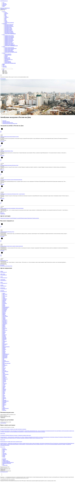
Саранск (3, 375)
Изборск (3, 326)
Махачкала (4, 344)
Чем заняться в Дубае (8, 28)
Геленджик (4, 315)
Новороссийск (5, 356)
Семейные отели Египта (8, 39)
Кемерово (4, 331)
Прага (5, 19)
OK (1, 78)
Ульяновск (4, 398)
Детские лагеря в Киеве (8, 50)
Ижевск (3, 325)
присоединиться (3, 422)
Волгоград (4, 311)
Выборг (3, 314)
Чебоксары (4, 401)
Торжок (3, 392)
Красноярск (4, 338)
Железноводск (4, 321)
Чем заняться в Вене (8, 27)
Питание (6, 56)
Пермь (3, 364)
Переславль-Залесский (6, 363)
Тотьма (3, 393)
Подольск (4, 367)
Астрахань (4, 299)
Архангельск (4, 298)
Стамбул (5, 21)
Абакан (3, 293)
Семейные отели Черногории (9, 44)
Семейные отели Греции (8, 38)
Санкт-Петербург (5, 374)
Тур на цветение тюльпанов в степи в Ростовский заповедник (11, 179)
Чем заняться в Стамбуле (8, 31)
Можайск (4, 347)
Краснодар (4, 337)
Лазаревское (4, 341)
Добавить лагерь (5, 460)
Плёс (3, 366)
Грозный (3, 318)
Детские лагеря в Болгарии (9, 47)
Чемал (3, 403)
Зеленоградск (4, 323)
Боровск (3, 305)
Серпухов (4, 379)
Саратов (3, 376)
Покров (3, 368)
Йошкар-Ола (4, 328)
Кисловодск (4, 334)
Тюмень (3, 395)
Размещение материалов (6, 463)
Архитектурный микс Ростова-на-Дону (7, 231)
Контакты (4, 5)
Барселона (6, 13)
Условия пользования (6, 461)
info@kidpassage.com (4, 0)
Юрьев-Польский (5, 408)
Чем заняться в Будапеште (9, 26)
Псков (3, 369)
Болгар (3, 304)
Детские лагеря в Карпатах (9, 51)
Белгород (4, 302)
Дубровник (6, 17)
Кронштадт (4, 339)
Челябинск (4, 402)
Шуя (3, 406)
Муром (3, 350)
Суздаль (3, 384)
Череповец (4, 404)
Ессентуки (4, 320)
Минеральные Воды (5, 346)
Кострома (4, 336)
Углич (3, 396)
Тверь (3, 388)
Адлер (3, 295)
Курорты (4, 11)
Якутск (3, 409)
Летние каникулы (7, 61)
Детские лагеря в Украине (9, 49)
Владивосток (4, 308)
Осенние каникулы (7, 62)
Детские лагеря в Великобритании (10, 48)
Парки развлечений (7, 54)
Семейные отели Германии (9, 37)
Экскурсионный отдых (8, 59)
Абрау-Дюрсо (4, 294)
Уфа (3, 399)
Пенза (3, 362)
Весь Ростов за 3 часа (4, 260)
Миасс (3, 345)
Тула (3, 394)
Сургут (3, 385)
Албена (5, 12)
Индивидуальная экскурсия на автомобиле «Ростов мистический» (12, 208)
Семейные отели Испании (9, 40)
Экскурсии (4, 3)
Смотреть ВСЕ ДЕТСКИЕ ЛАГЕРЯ (10, 52)
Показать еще (2, 213)
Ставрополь (4, 383)
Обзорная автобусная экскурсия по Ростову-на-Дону (9, 136)
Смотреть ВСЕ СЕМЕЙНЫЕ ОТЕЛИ (11, 45)
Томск (3, 391)
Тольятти (4, 390)
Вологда (3, 312)
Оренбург (4, 360)
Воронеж (4, 313)
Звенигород (4, 322)
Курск (3, 340)
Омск (3, 358)
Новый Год (6, 60)
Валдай (3, 306)
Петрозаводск (4, 365)
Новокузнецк (4, 355)
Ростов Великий (5, 371)
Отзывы (3, 455)
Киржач (3, 332)
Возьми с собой (7, 57)
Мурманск (4, 349)
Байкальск (4, 300)
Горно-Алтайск (5, 316)
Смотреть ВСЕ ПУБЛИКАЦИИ (10, 63)
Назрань (3, 352)
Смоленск (4, 380)
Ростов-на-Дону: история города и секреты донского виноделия (11, 246)
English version (4, 465)
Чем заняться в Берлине (8, 25)
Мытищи (4, 351)
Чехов (3, 405)
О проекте (4, 458)
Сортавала (4, 381)
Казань (3, 329)
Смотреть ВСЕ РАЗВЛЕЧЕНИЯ (10, 33)
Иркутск (3, 327)
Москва (3, 348)
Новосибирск (4, 357)
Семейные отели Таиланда (9, 42)
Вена (5, 15)
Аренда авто (4, 4)
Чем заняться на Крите (8, 29)
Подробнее (4, 78)
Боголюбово (4, 303)
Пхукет (5, 20)
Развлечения (4, 23)
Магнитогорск (5, 343)
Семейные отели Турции (8, 43)
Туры (3, 2)
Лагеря (3, 46)
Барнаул (3, 301)
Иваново (4, 324)
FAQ (3, 464)
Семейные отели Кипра (8, 41)
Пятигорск (4, 370)
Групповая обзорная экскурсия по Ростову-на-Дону (9, 165)
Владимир (4, 310)
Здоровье (6, 55)
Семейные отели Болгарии (9, 36)
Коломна (4, 335)
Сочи (3, 382)
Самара (3, 373)
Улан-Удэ (4, 397)
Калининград (4, 330)
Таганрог (4, 386)
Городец (3, 317)
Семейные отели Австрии (9, 35)
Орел (3, 359)
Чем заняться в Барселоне (8, 24)
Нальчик (3, 353)
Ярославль (4, 410)
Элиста (3, 407)
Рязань (3, 372)
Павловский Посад (5, 361)
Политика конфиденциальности (8, 462)
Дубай (5, 16)
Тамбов (3, 387)
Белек (5, 14)
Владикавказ (4, 309)
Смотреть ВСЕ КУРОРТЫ (9, 22)
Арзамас (3, 297)
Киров (3, 333)
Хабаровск (4, 400)
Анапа (3, 296)
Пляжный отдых (7, 58)
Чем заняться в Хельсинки (9, 32)
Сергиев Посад (5, 378)
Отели (3, 34)
